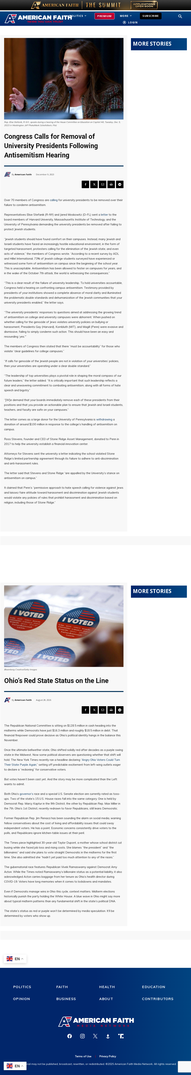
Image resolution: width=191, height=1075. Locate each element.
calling (54, 200)
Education (153, 987)
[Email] (102, 184)
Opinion (21, 999)
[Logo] (31, 19)
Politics (22, 987)
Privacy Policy (107, 1056)
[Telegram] (119, 184)
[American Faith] (8, 174)
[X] (94, 184)
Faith (62, 987)
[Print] (111, 184)
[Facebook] (85, 184)
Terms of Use (83, 1056)
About (106, 999)
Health (107, 987)
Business (66, 999)
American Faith (23, 174)
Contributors (158, 999)
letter (104, 214)
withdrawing (104, 419)
